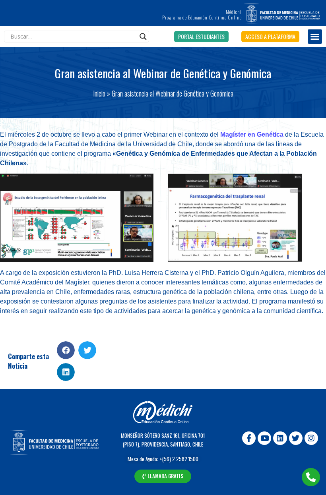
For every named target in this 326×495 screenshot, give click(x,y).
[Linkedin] (280, 438)
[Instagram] (311, 438)
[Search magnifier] (143, 36)
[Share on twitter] (87, 350)
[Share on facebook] (66, 350)
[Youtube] (264, 438)
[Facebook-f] (249, 438)
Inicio (99, 93)
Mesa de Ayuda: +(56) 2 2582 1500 (163, 459)
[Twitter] (296, 438)
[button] (201, 36)
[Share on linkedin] (66, 372)
